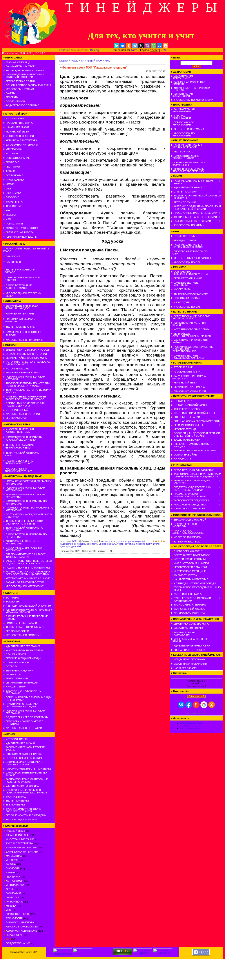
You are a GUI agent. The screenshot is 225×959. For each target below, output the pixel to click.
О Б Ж (9, 889)
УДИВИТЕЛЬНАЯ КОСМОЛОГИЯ (182, 95)
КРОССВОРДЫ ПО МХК (187, 307)
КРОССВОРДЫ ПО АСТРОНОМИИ (193, 100)
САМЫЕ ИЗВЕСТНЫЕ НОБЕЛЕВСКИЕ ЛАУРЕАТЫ (187, 356)
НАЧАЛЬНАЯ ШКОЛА (17, 127)
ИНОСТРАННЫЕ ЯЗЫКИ (20, 136)
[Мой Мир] (159, 45)
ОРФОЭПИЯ (13, 256)
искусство (110, 541)
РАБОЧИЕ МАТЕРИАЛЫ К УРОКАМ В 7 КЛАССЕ (186, 146)
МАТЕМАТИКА (14, 149)
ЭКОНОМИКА (13, 193)
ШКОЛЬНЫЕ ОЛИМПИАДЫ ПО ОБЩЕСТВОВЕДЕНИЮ (187, 170)
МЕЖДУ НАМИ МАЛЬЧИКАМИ (190, 663)
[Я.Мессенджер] (116, 45)
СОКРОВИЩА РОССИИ (187, 298)
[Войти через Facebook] (188, 704)
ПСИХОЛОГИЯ (14, 223)
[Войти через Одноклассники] (211, 704)
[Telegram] (135, 45)
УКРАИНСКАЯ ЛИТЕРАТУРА (21, 140)
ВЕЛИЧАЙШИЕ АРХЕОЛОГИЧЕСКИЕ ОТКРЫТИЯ (191, 334)
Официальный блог (191, 723)
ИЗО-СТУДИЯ (182, 302)
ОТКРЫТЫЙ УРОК (91, 60)
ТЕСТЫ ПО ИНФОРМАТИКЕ (189, 129)
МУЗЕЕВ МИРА (182, 289)
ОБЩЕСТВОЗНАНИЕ (18, 158)
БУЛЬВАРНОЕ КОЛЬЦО (187, 541)
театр (120, 543)
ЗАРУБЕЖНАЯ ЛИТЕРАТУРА (22, 144)
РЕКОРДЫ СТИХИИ (185, 240)
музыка (81, 543)
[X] (141, 45)
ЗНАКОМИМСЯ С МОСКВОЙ (190, 519)
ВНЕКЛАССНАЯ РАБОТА (20, 232)
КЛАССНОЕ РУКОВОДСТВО (22, 228)
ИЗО (8, 219)
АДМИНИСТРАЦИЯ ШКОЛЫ (21, 236)
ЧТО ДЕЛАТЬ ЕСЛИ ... (186, 236)
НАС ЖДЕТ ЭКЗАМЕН (186, 668)
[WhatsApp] (153, 45)
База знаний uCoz (190, 728)
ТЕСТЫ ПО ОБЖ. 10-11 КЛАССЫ (192, 258)
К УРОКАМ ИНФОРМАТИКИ (181, 117)
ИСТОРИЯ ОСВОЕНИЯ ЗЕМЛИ (191, 329)
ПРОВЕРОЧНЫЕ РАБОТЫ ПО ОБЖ (189, 252)
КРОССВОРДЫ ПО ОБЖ (187, 262)
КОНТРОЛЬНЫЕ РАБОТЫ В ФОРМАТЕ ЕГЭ (188, 163)
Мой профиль (80, 50)
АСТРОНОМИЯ (14, 175)
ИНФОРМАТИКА (15, 179)
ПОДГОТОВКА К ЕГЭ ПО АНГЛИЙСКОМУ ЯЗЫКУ (18, 462)
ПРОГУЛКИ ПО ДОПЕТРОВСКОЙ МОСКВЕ (187, 531)
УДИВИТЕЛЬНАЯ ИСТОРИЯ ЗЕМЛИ (188, 323)
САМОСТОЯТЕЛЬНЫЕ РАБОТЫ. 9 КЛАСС (185, 157)
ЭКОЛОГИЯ (12, 197)
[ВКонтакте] (122, 45)
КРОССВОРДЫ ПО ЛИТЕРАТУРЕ (24, 340)
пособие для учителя (148, 543)
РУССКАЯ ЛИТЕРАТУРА (19, 123)
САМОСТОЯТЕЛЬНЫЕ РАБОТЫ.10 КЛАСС (17, 286)
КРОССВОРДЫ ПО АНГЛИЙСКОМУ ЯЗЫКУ (17, 470)
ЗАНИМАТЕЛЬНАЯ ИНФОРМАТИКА (183, 110)
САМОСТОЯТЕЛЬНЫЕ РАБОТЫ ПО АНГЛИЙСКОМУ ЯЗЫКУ (22, 438)
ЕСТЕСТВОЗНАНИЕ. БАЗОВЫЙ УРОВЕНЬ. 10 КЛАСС (190, 317)
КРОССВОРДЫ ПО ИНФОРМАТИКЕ (183, 134)
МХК (8, 210)
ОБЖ (8, 188)
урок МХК (76, 546)
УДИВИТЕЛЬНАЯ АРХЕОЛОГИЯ (192, 645)
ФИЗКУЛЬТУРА (14, 201)
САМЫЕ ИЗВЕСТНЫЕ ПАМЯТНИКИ (184, 283)
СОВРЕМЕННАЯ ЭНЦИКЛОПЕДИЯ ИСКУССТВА (189, 272)
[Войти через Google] (203, 704)
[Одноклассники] (128, 45)
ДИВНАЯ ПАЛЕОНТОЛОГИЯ (190, 650)
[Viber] (147, 45)
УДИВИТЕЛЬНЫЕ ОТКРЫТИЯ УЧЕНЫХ (189, 341)
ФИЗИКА (10, 171)
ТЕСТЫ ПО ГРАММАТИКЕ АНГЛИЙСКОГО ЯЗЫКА (19, 446)
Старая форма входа (196, 713)
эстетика (130, 543)
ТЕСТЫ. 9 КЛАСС (183, 151)
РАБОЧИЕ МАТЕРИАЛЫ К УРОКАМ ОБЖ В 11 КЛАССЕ (187, 246)
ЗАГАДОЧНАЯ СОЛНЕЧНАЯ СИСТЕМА (188, 83)
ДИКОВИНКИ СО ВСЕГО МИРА (191, 623)
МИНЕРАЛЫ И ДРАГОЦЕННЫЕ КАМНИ (189, 640)
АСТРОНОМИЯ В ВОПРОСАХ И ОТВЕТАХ (190, 89)
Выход (94, 50)
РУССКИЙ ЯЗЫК (15, 118)
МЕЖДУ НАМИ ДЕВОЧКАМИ (189, 659)
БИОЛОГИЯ (12, 162)
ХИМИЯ (10, 184)
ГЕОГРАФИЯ (13, 166)
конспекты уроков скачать (101, 543)
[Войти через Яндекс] (196, 704)
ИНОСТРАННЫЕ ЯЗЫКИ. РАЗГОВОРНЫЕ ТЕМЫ (18, 430)
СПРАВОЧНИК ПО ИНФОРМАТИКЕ (182, 123)
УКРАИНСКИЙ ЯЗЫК (17, 131)
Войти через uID (196, 696)
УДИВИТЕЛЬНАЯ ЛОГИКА (188, 628)
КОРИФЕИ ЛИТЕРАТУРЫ (20, 313)
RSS (163, 50)
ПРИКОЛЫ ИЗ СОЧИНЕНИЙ (190, 391)
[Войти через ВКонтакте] (181, 704)
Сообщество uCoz (190, 725)
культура (65, 546)
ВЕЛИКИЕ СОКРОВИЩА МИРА (191, 293)
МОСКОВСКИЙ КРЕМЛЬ (187, 537)
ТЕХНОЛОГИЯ (14, 206)
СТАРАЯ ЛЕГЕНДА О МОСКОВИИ (184, 525)
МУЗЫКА (11, 215)
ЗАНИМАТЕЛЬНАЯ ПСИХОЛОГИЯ (183, 633)
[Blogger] (165, 45)
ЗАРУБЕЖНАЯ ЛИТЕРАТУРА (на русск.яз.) (188, 377)
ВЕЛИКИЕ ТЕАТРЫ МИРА (188, 278)
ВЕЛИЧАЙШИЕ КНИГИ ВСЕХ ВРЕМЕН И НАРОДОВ (20, 307)
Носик (93, 541)
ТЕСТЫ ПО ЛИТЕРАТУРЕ (20, 326)
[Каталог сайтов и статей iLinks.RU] (142, 954)
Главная (64, 50)
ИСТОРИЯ (12, 153)
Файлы (74, 60)
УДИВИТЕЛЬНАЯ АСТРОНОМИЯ (182, 77)
